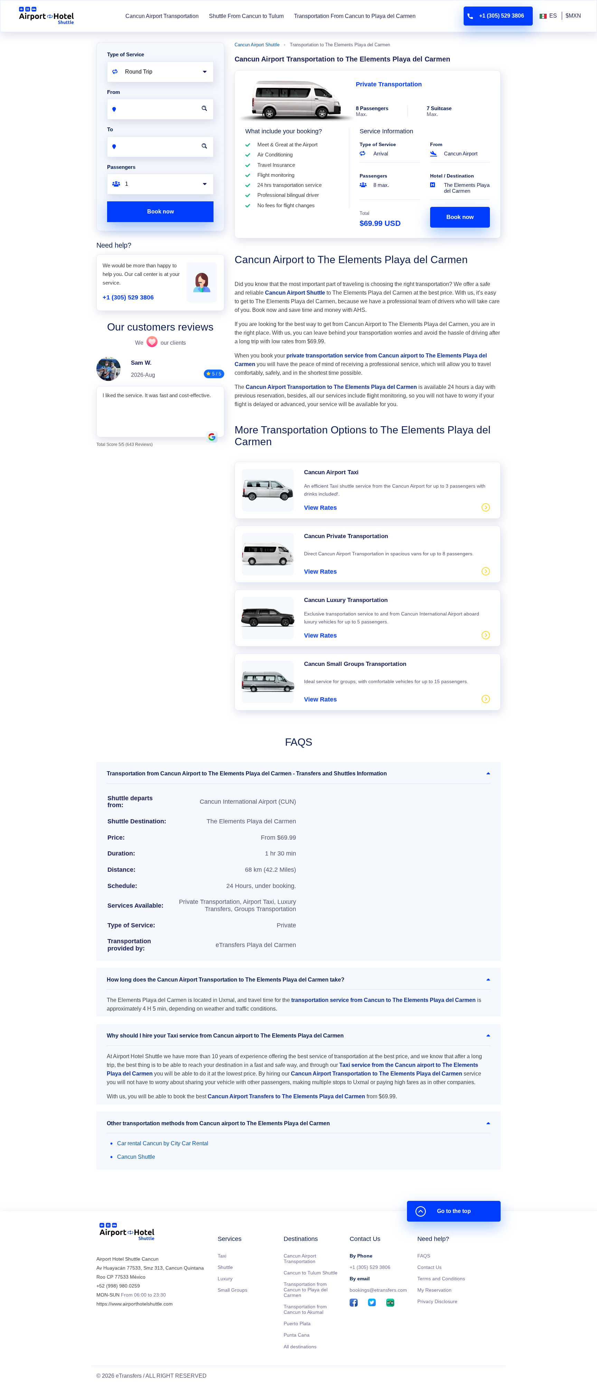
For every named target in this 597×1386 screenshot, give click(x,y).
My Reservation (434, 1290)
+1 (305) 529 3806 (128, 297)
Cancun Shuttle (136, 1157)
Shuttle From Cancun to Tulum (246, 16)
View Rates (320, 507)
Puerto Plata (297, 1323)
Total (364, 213)
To (110, 129)
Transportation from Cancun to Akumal (305, 1309)
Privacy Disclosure (437, 1301)
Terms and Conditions (441, 1278)
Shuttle (225, 1267)
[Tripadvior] (390, 1303)
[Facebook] (354, 1303)
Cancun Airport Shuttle (257, 44)
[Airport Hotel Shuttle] (46, 16)
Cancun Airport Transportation (162, 16)
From (436, 144)
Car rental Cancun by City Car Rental (162, 1143)
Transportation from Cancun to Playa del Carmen (306, 1289)
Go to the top (454, 1211)
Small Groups (232, 1290)
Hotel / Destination (452, 176)
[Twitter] (372, 1303)
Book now (460, 217)
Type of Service (378, 144)
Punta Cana (297, 1335)
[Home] (127, 1233)
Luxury (225, 1278)
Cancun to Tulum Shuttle (311, 1272)
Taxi (222, 1256)
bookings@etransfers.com (378, 1290)
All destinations (300, 1346)
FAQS (423, 1256)
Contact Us (429, 1267)
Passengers (373, 176)
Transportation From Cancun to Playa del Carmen (355, 16)
